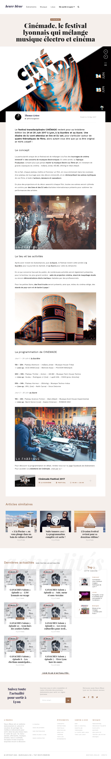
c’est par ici (56, 469)
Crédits (104, 755)
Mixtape (95, 730)
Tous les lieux (80, 734)
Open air (60, 732)
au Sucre (77, 132)
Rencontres (97, 724)
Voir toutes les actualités (48, 563)
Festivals (60, 728)
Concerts (60, 724)
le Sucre (53, 263)
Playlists (96, 728)
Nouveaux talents (99, 726)
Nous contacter (39, 738)
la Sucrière (63, 132)
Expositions (61, 726)
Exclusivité (97, 732)
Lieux (53, 7)
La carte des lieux (82, 732)
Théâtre (60, 734)
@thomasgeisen (33, 119)
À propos (36, 724)
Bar (76, 724)
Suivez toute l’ (16, 695)
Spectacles (61, 730)
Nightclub (78, 728)
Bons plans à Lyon (39, 734)
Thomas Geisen (32, 115)
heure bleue (14, 6)
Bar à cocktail (80, 726)
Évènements (31, 7)
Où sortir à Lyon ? (67, 7)
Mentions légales (92, 755)
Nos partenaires (39, 731)
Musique (43, 7)
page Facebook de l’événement (82, 466)
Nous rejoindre (38, 728)
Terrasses (78, 730)
